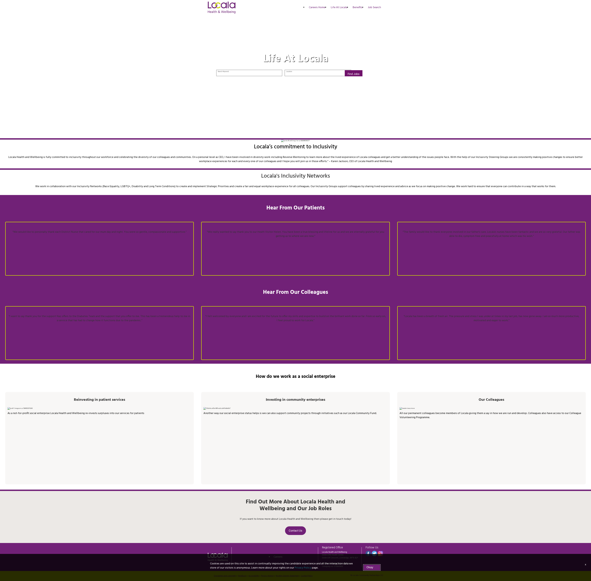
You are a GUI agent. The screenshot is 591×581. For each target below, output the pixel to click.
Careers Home (317, 7)
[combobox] (249, 73)
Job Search (374, 7)
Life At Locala (339, 7)
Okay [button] (369, 567)
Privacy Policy (303, 568)
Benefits (357, 7)
